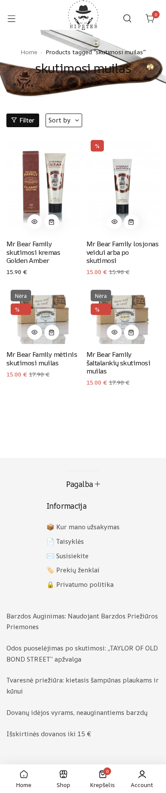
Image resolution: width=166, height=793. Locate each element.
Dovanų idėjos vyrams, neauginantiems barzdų (77, 712)
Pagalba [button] (79, 484)
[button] (34, 221)
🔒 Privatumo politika (80, 584)
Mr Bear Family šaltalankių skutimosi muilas (118, 363)
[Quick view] (34, 221)
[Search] (127, 18)
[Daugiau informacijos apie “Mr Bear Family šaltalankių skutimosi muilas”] (131, 332)
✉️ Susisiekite (67, 555)
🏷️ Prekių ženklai (73, 570)
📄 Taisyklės (65, 541)
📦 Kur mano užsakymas (83, 526)
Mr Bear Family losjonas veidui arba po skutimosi (122, 252)
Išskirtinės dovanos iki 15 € (48, 733)
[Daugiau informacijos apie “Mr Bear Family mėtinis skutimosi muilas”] (51, 332)
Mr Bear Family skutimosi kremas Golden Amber (33, 252)
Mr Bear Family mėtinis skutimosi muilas (41, 358)
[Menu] (15, 18)
